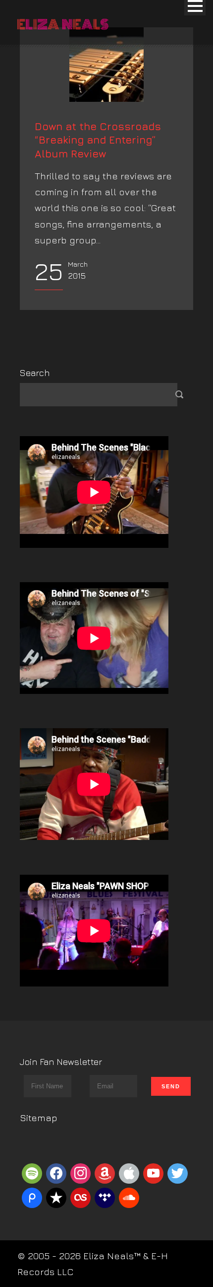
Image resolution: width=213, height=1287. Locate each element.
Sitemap (38, 1117)
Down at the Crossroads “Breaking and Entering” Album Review (98, 140)
